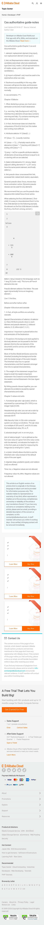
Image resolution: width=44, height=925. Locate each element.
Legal (32, 902)
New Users (18, 857)
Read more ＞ (25, 41)
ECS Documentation (18, 849)
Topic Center (6, 867)
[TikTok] (24, 770)
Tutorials (28, 871)
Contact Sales (22, 728)
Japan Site (6, 849)
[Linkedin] (9, 770)
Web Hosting (35, 835)
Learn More (13, 564)
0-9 (24, 889)
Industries (30, 867)
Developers (6, 871)
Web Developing (17, 871)
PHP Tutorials (7, 875)
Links (13, 905)
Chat (8, 728)
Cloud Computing (19, 867)
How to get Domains (9, 853)
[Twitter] (14, 770)
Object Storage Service (10, 835)
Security (5, 839)
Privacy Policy (23, 902)
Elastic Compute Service (11, 831)
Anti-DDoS (29, 831)
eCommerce (24, 835)
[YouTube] (19, 770)
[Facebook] (4, 770)
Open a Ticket (12, 743)
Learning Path (7, 857)
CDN (23, 831)
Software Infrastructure (27, 853)
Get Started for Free (14, 709)
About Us (12, 902)
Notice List (6, 905)
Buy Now (31, 564)
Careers (5, 902)
